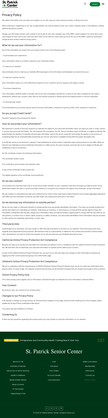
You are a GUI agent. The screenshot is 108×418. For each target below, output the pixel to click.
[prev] (99, 340)
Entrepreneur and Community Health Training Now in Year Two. (49, 340)
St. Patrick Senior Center (49, 413)
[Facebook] (47, 408)
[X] (56, 408)
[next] (102, 340)
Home (4, 12)
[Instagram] (51, 408)
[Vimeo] (61, 408)
